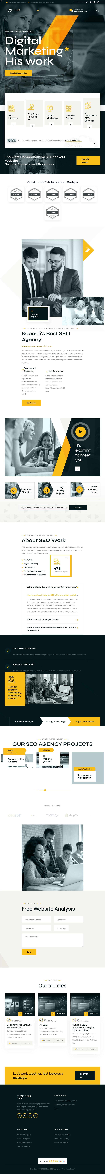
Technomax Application (49, 760)
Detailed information (73, 140)
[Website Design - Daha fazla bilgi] (70, 124)
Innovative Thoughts (24, 491)
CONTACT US (84, 1075)
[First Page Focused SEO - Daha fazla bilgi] (32, 126)
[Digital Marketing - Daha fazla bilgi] (51, 124)
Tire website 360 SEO (12, 759)
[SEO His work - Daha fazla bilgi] (13, 124)
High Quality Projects (56, 490)
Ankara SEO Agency (24, 1135)
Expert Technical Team (88, 490)
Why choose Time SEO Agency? (65, 1101)
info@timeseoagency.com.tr (17, 2)
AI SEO (44, 1025)
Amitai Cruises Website (83, 775)
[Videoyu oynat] (80, 432)
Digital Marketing (52, 116)
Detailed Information (18, 73)
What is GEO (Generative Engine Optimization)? (83, 1028)
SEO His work (13, 116)
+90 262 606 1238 (80, 11)
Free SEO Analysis (85, 160)
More (27, 1043)
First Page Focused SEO (33, 117)
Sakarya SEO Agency (24, 1142)
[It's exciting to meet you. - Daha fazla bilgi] (77, 469)
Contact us (31, 403)
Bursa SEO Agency (23, 1139)
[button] (5, 88)
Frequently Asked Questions (64, 1105)
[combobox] (61, 928)
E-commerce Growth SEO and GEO (19, 1026)
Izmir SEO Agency (23, 1146)
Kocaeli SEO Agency (61, 1142)
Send (29, 952)
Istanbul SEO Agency (61, 1139)
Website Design (70, 116)
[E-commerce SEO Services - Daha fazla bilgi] (89, 127)
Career (56, 1108)
